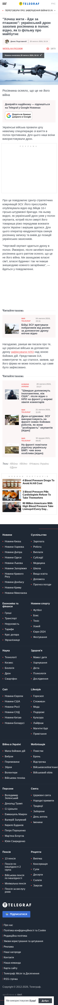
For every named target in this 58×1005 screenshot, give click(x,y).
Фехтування (40, 637)
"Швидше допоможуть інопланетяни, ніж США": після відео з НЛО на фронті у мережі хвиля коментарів (36, 396)
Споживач (39, 701)
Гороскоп (38, 696)
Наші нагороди (12, 952)
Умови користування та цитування (23, 941)
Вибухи (9, 756)
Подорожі (38, 712)
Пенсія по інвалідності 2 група (13, 867)
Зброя (8, 767)
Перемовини (12, 762)
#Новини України (39, 463)
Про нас (8, 925)
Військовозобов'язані (45, 767)
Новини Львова (14, 563)
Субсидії (38, 557)
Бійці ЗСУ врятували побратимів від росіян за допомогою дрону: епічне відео (35, 329)
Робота (37, 546)
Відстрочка (39, 762)
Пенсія (6, 852)
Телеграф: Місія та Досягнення (21, 973)
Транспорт (11, 618)
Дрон (8, 673)
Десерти (38, 874)
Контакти (9, 957)
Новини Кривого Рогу (14, 575)
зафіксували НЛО (22, 351)
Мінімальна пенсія (15, 883)
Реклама (9, 946)
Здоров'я (36, 650)
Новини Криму (13, 587)
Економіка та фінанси (10, 605)
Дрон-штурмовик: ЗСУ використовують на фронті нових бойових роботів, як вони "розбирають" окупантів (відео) (37, 423)
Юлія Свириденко (15, 841)
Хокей (36, 626)
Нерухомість (12, 624)
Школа (37, 568)
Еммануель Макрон (16, 814)
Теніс (36, 621)
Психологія (39, 673)
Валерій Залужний (15, 819)
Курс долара (12, 634)
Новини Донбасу (14, 582)
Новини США (12, 701)
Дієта (36, 668)
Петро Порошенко (15, 830)
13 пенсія (10, 858)
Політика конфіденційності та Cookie (25, 930)
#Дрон (13, 467)
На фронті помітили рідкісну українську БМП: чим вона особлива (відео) (34, 449)
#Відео (23, 463)
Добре (45, 1000)
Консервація (40, 864)
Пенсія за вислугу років (15, 890)
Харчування (40, 662)
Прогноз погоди (42, 584)
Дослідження (40, 678)
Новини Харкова (14, 546)
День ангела (40, 816)
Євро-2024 (39, 631)
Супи (36, 869)
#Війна (14, 463)
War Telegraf (26, 320)
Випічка (37, 858)
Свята (34, 788)
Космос (9, 662)
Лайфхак (38, 723)
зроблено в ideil (12, 995)
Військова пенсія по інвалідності (14, 876)
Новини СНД (12, 712)
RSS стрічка (11, 979)
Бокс (36, 615)
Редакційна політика (15, 935)
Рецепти (36, 852)
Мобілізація (38, 744)
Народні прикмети (43, 800)
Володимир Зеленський (11, 796)
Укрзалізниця (12, 640)
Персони (7, 788)
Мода (36, 707)
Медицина (39, 563)
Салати (37, 880)
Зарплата (38, 541)
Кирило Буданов (14, 825)
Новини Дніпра (13, 552)
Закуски (37, 885)
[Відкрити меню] (4, 3)
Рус (53, 3)
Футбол (37, 610)
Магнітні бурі (40, 728)
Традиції (38, 806)
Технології (11, 657)
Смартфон (11, 678)
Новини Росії (12, 707)
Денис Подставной (19, 41)
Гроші (8, 613)
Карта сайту (10, 968)
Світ (5, 689)
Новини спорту (40, 603)
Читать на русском (12, 49)
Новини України (25, 385)
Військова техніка (15, 778)
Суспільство (39, 535)
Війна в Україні (11, 744)
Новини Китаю (13, 717)
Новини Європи (14, 696)
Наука (6, 650)
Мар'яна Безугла (14, 836)
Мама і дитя (40, 657)
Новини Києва (13, 541)
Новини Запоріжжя (16, 568)
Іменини (38, 822)
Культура (38, 717)
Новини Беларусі (14, 723)
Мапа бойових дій (15, 751)
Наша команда (12, 962)
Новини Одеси (13, 557)
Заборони (39, 811)
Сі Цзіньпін (11, 809)
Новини (7, 535)
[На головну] (29, 3)
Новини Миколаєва (16, 593)
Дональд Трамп (14, 803)
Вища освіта (40, 573)
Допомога (39, 579)
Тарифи (9, 629)
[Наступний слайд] (55, 11)
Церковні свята (42, 795)
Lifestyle (36, 689)
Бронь (36, 756)
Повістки (38, 751)
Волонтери (11, 772)
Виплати (38, 552)
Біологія (9, 668)
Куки (32, 1000)
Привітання (40, 733)
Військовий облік (42, 772)
